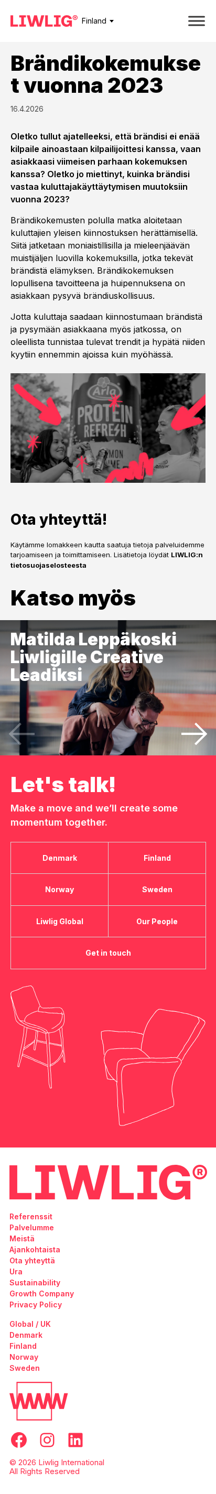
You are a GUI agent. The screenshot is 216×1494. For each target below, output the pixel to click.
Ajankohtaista (34, 1249)
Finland (94, 20)
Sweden (24, 1367)
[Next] (194, 734)
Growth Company (41, 1293)
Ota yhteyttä (32, 1260)
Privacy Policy (35, 1304)
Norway (23, 1356)
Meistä (22, 1238)
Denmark (25, 1334)
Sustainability (34, 1282)
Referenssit (30, 1216)
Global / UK (30, 1323)
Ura (16, 1271)
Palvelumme (31, 1227)
